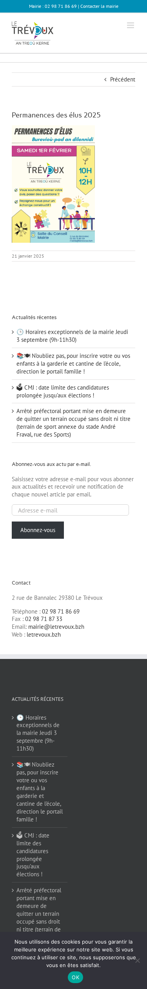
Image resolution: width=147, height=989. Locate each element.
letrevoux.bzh (44, 634)
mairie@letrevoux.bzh (56, 626)
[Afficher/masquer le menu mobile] (131, 25)
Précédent (122, 79)
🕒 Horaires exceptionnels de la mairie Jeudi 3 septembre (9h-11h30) (72, 335)
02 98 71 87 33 (43, 619)
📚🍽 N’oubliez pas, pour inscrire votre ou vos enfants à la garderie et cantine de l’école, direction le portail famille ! (73, 363)
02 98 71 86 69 (61, 611)
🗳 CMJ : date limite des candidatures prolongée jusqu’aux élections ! (62, 391)
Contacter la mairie (99, 6)
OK (75, 977)
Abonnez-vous (37, 530)
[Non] (137, 960)
